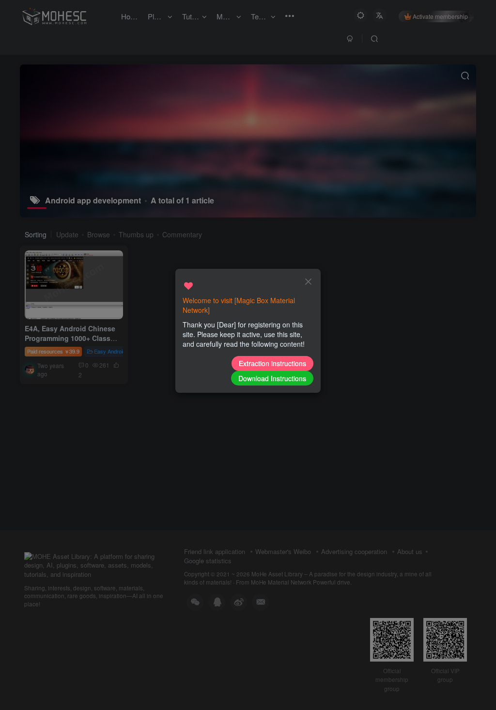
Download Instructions (272, 378)
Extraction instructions (272, 363)
